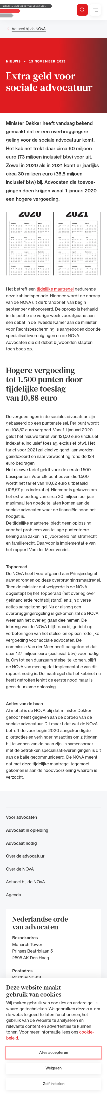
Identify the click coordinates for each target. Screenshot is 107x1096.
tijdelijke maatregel (55, 289)
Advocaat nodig (21, 843)
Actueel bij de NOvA (29, 29)
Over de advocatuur (25, 856)
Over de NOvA (20, 869)
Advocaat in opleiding (27, 830)
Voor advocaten (21, 817)
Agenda (13, 894)
